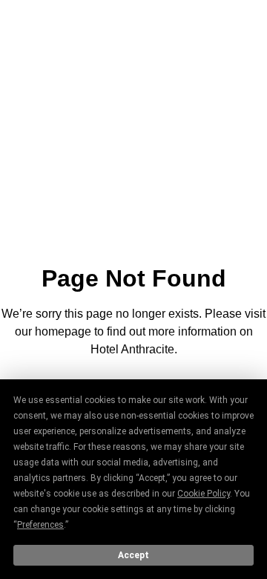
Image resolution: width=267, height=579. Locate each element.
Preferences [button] (40, 525)
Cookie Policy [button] (203, 493)
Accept (133, 555)
